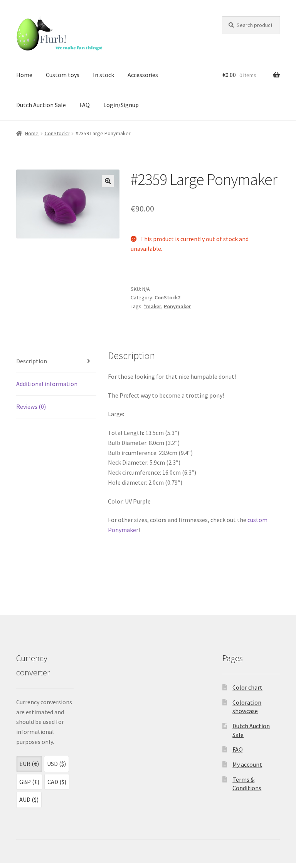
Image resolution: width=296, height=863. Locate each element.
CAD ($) (56, 782)
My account (247, 764)
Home (24, 75)
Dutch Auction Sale (41, 105)
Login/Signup (121, 105)
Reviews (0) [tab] (31, 406)
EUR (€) (29, 763)
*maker (152, 306)
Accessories (143, 75)
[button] (108, 181)
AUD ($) (29, 799)
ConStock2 (57, 133)
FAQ (84, 105)
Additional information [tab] (46, 384)
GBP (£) (29, 782)
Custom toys (62, 75)
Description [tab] (31, 361)
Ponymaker (177, 306)
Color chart (247, 687)
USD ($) (56, 763)
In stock (103, 75)
